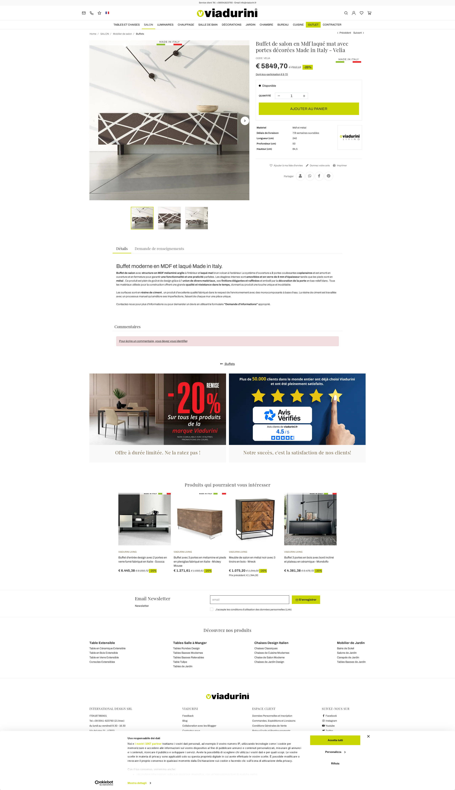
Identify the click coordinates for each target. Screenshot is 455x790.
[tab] (122, 248)
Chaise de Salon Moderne (269, 657)
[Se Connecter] (354, 13)
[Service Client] (91, 13)
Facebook (331, 715)
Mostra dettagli (137, 782)
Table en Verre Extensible (104, 657)
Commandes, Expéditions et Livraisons (273, 720)
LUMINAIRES (165, 24)
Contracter (332, 24)
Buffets (229, 364)
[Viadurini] (227, 13)
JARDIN (250, 24)
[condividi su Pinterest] (328, 176)
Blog (185, 720)
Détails (122, 248)
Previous (94, 121)
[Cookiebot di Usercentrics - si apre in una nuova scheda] (104, 783)
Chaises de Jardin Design (269, 661)
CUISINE (298, 24)
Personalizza (333, 751)
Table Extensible (102, 643)
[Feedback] (99, 13)
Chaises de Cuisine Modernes (271, 652)
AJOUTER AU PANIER (308, 109)
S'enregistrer (307, 599)
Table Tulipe (180, 661)
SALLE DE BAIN (208, 24)
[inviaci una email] (84, 13)
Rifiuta (335, 763)
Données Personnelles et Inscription (272, 715)
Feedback (188, 715)
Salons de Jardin (347, 652)
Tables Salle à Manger (190, 643)
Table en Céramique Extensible (107, 648)
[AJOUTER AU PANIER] (272, 501)
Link (288, 609)
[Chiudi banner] (368, 736)
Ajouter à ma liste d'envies (288, 165)
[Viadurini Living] (350, 137)
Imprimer (341, 165)
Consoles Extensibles (102, 661)
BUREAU (283, 24)
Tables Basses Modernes (188, 652)
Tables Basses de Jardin (351, 661)
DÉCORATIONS (231, 24)
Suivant (357, 32)
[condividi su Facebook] (319, 176)
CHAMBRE (266, 24)
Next (245, 121)
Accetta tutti (335, 740)
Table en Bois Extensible (103, 652)
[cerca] (346, 13)
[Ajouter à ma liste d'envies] (161, 510)
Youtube (330, 725)
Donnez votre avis (319, 165)
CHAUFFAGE (186, 24)
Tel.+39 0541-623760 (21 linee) (106, 720)
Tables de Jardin (182, 666)
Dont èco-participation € (272, 74)
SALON (148, 24)
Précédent (345, 32)
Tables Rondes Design (186, 648)
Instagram (331, 720)
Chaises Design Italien (271, 643)
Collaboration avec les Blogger (199, 725)
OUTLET (313, 24)
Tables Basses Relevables (188, 657)
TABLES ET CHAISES (127, 24)
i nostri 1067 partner (148, 743)
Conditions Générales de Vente (269, 725)
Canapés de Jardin (348, 657)
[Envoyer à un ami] (300, 176)
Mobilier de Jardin (351, 643)
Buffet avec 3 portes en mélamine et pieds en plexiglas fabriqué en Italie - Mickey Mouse (200, 561)
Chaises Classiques (266, 648)
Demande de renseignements (159, 248)
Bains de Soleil (345, 648)
